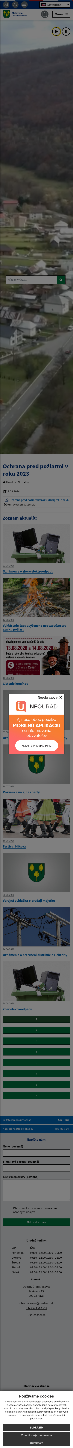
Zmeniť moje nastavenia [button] (36, 1435)
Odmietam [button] (36, 1442)
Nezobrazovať (48, 697)
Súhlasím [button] (36, 1427)
